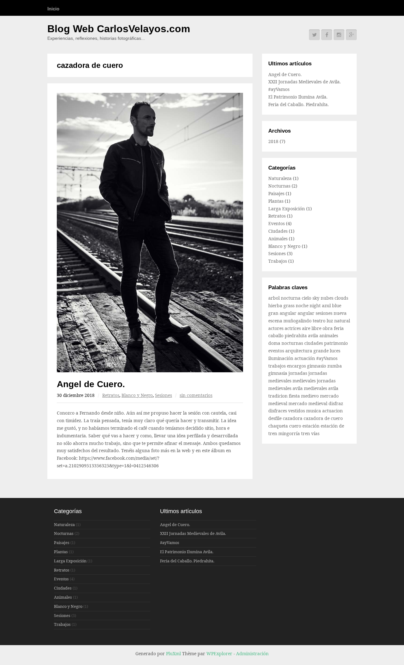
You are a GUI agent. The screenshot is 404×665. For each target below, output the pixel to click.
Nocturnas (279, 186)
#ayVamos (278, 89)
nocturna (291, 298)
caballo (276, 335)
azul (327, 306)
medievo (310, 396)
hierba (275, 306)
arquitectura (299, 351)
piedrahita (296, 335)
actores (276, 328)
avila (313, 335)
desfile (275, 418)
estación (311, 426)
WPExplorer (219, 653)
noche (303, 306)
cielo (307, 298)
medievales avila (321, 388)
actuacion (332, 411)
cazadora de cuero (323, 418)
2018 (273, 141)
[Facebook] (326, 34)
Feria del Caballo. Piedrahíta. (298, 104)
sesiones (325, 313)
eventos (276, 351)
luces (335, 351)
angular (307, 313)
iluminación (281, 358)
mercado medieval (308, 403)
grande (321, 351)
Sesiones (163, 395)
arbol (274, 298)
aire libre (312, 328)
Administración (252, 653)
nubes (328, 298)
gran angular (283, 313)
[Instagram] (339, 34)
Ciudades (278, 231)
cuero (295, 426)
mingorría (289, 433)
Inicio (53, 8)
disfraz (336, 403)
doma (275, 343)
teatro (320, 321)
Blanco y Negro (137, 395)
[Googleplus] (351, 34)
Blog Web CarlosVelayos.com (118, 28)
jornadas (298, 373)
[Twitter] (314, 34)
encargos (297, 366)
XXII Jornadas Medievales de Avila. (304, 82)
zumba (334, 366)
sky (316, 298)
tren (306, 433)
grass (289, 306)
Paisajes (276, 193)
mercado (329, 396)
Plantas (275, 201)
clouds (341, 298)
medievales (305, 381)
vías (315, 433)
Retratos (110, 395)
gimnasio (317, 366)
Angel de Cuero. (91, 384)
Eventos (276, 223)
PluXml (173, 653)
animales (328, 335)
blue (336, 306)
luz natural (338, 321)
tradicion (278, 396)
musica (314, 411)
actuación (305, 358)
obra (328, 328)
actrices (293, 328)
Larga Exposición (286, 209)
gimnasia (278, 373)
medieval (278, 403)
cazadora (293, 418)
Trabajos (277, 261)
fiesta (295, 396)
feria (339, 328)
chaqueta (278, 426)
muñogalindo (298, 321)
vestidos (297, 411)
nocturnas (293, 343)
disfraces (278, 411)
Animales (278, 239)
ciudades (314, 343)
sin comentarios (196, 395)
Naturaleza (280, 178)
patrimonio (336, 343)
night (316, 306)
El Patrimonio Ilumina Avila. (298, 97)
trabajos (277, 366)
